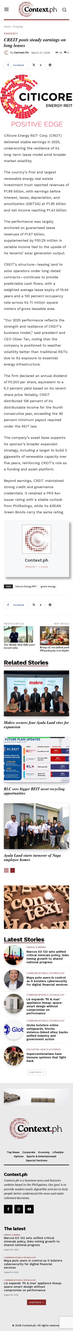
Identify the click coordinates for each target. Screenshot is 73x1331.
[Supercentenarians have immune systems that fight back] (14, 1055)
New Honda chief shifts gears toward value (19, 646)
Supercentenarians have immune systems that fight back (46, 1057)
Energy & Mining (36, 947)
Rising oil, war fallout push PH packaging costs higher (54, 649)
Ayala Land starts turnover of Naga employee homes (32, 857)
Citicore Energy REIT (26, 586)
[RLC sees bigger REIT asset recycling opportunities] (36, 760)
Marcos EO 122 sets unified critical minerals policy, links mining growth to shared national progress (47, 957)
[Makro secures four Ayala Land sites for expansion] (36, 693)
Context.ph (21, 52)
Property (18, 26)
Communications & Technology (45, 973)
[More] (50, 65)
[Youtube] (29, 1209)
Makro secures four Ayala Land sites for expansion (36, 724)
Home (7, 26)
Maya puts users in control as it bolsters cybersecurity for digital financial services (47, 981)
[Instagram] (18, 1209)
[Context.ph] (7, 52)
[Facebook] (8, 1209)
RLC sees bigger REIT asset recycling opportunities (34, 791)
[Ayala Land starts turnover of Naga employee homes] (36, 826)
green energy (48, 586)
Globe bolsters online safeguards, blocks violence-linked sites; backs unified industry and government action (47, 1032)
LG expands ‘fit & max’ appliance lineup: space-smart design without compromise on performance (44, 1006)
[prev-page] (6, 870)
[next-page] (12, 870)
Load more (35, 1072)
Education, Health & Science (43, 1049)
